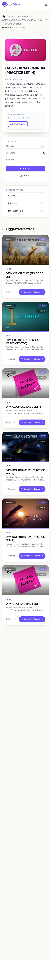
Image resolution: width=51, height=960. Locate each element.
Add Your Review (17, 124)
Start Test (27, 168)
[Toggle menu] (46, 4)
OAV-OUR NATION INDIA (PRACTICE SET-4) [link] (13, 27)
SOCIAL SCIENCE (13, 24)
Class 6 (43, 20)
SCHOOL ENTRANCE (18, 16)
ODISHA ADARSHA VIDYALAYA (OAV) (19, 20)
